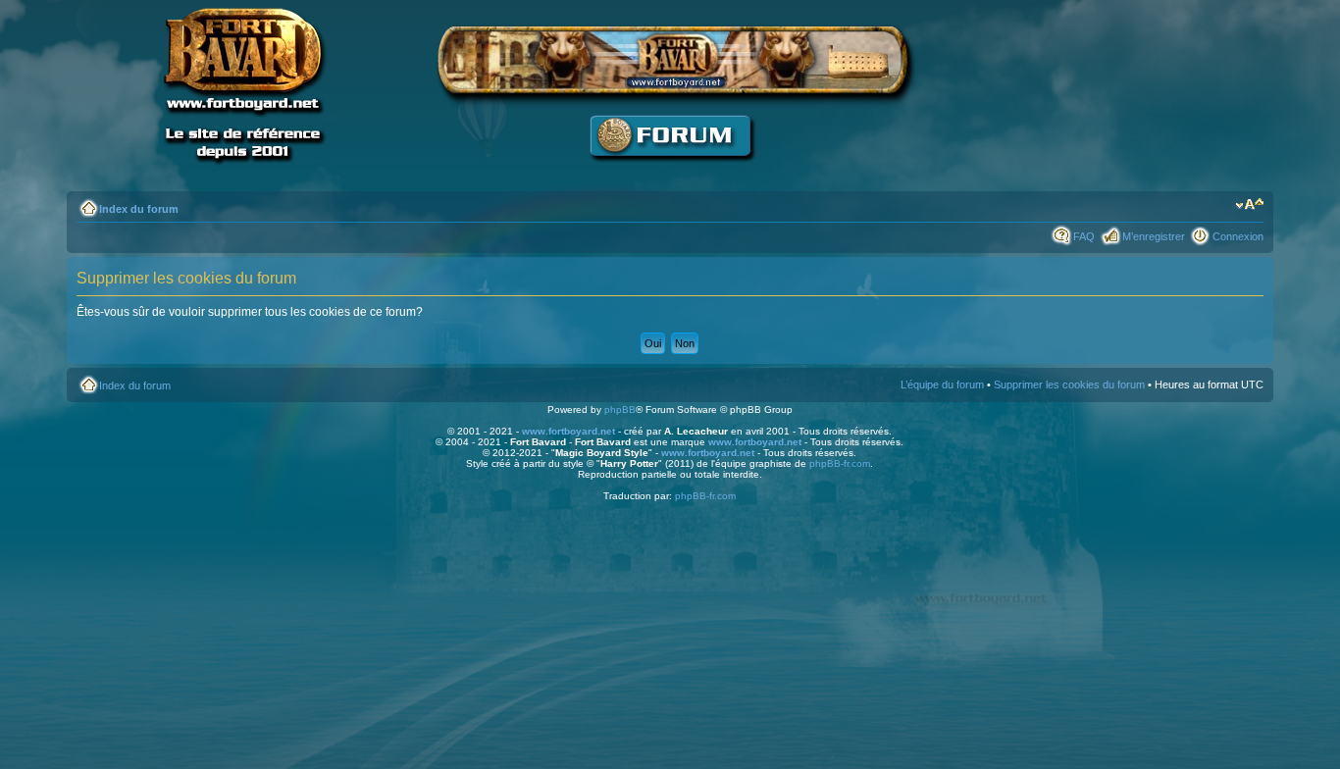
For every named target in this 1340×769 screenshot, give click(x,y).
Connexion (1237, 236)
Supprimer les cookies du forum (1069, 384)
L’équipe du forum (942, 384)
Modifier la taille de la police (1249, 205)
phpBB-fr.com (839, 463)
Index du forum (139, 209)
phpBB (620, 409)
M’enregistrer (1153, 236)
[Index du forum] (670, 172)
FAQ (1084, 236)
